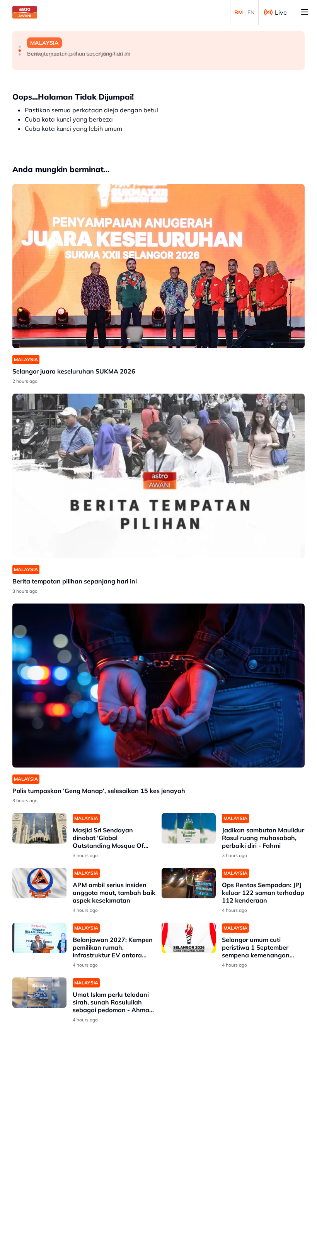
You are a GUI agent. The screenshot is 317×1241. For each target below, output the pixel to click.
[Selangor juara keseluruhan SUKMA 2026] (158, 266)
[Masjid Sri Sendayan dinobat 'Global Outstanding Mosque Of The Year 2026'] (39, 828)
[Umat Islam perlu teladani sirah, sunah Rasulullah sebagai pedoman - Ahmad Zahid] (39, 992)
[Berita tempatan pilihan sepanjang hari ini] (158, 476)
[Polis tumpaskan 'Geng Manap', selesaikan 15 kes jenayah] (158, 686)
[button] (20, 47)
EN (250, 12)
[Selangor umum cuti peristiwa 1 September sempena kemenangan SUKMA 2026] (189, 938)
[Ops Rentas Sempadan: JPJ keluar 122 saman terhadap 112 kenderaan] (189, 883)
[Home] (24, 12)
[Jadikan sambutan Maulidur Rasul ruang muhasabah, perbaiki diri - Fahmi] (189, 828)
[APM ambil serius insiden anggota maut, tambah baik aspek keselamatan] (39, 883)
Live (281, 12)
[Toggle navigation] (304, 12)
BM (238, 12)
